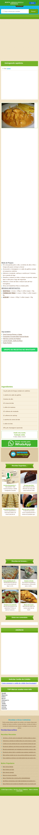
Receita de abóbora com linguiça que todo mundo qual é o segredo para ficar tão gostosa (20, 746)
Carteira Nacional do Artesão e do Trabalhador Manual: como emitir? (10, 485)
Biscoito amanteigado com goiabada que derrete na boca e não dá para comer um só (20, 749)
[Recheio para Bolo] (28, 477)
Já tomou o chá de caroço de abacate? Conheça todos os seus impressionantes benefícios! (20, 738)
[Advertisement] (19, 38)
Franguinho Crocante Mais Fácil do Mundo (16, 336)
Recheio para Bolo (29, 485)
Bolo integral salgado (8, 772)
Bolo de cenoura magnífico (10, 775)
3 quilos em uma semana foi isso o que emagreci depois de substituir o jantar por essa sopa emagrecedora (20, 743)
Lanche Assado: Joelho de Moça (12, 340)
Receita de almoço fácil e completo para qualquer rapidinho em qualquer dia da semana (20, 752)
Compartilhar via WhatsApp (19, 443)
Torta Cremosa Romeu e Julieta (12, 334)
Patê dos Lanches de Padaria (12, 338)
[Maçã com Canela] (28, 596)
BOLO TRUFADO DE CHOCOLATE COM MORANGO (16, 778)
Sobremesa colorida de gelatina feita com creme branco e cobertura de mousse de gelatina (20, 740)
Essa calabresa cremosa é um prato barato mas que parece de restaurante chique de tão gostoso (20, 758)
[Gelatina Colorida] (28, 572)
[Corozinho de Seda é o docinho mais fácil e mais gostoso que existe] (10, 501)
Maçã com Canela (29, 604)
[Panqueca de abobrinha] (10, 596)
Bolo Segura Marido (8, 766)
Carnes (9, 68)
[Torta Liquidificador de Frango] (10, 572)
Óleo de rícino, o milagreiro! (29, 509)
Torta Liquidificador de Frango (10, 581)
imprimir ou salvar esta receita (19, 454)
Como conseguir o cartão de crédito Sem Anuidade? (19, 683)
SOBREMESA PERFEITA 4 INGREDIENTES (16, 3)
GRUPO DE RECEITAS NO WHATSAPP (19, 350)
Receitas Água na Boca (9, 730)
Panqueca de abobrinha (10, 604)
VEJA (32, 3)
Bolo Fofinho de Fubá (8, 769)
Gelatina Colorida (28, 581)
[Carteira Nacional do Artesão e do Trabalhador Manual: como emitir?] (10, 477)
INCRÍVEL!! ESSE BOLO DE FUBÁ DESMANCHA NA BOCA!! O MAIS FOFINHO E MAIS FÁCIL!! (20, 781)
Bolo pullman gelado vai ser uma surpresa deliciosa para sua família (20, 755)
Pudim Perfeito (7, 343)
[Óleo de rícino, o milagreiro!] (28, 501)
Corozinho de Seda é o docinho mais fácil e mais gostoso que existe (10, 509)
